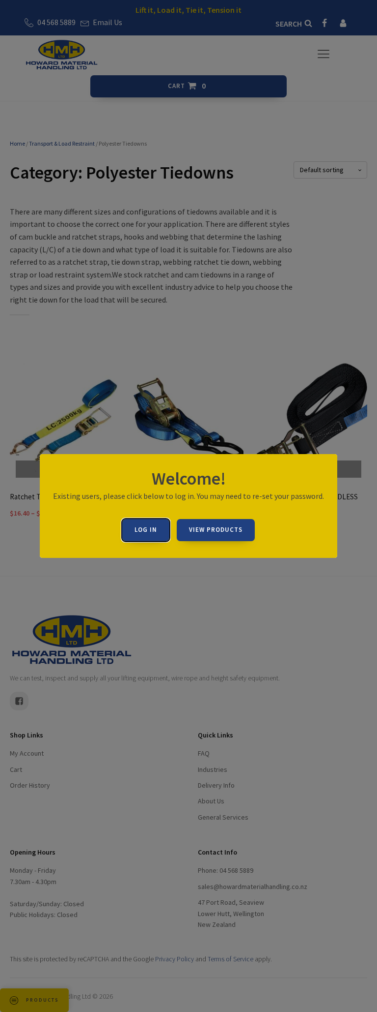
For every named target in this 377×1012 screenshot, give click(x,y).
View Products (215, 529)
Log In (146, 529)
